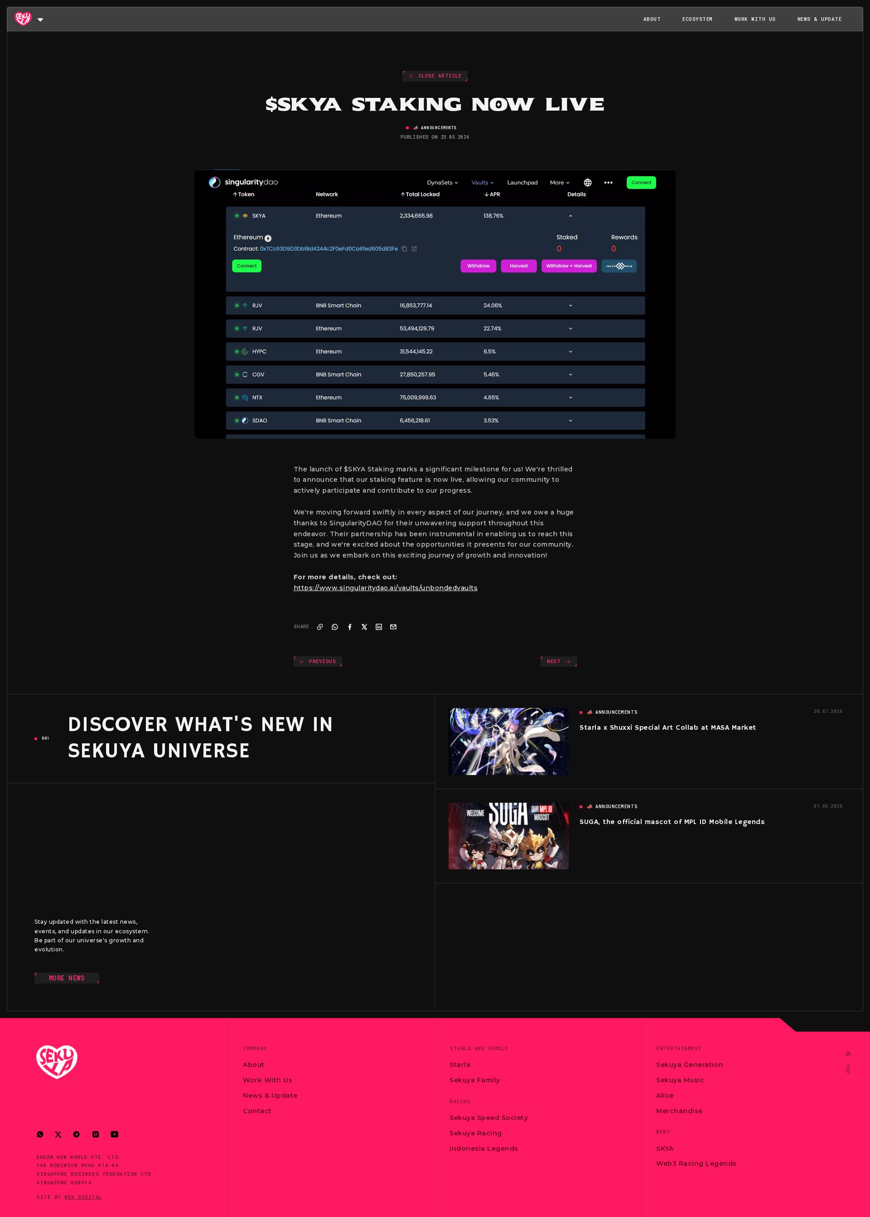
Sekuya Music (680, 1080)
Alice (665, 1095)
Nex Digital (83, 1197)
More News (67, 978)
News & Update (820, 18)
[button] (40, 19)
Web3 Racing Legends (696, 1163)
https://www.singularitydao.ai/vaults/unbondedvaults (386, 588)
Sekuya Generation (690, 1065)
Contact (257, 1111)
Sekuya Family (475, 1080)
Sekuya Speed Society (489, 1118)
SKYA (664, 1148)
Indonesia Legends (484, 1148)
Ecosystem (697, 18)
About (652, 18)
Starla (460, 1065)
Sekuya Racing (476, 1133)
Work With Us (755, 18)
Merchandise (679, 1111)
